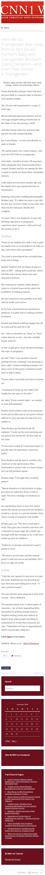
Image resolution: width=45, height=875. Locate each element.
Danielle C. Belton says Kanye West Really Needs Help (20, 812)
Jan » (14, 741)
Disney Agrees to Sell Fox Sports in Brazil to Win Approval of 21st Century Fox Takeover (22, 799)
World (7, 668)
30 (12, 734)
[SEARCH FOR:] (22, 688)
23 (12, 729)
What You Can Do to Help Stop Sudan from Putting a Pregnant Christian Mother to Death (22, 835)
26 (27, 729)
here (9, 636)
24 (17, 729)
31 (17, 734)
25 (22, 729)
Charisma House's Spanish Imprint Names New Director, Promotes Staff (20, 829)
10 (17, 719)
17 (17, 724)
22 (7, 729)
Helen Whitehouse (31, 643)
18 (22, 724)
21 (37, 724)
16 (12, 724)
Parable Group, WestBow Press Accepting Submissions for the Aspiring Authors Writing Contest (20, 806)
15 (7, 724)
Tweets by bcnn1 (13, 859)
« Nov (7, 741)
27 (32, 729)
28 (37, 729)
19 (27, 724)
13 (32, 719)
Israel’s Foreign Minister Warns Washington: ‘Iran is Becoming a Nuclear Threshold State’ (21, 781)
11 (22, 719)
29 (7, 734)
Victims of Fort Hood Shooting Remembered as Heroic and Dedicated (20, 787)
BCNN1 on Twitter (14, 853)
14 (37, 719)
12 (27, 719)
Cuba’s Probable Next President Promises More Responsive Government (20, 824)
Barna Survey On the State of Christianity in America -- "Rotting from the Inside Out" (22, 818)
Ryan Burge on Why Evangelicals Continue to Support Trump (19, 793)
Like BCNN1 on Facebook (17, 755)
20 (32, 724)
